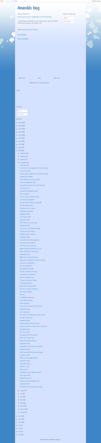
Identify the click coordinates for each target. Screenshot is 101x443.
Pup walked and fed (25, 364)
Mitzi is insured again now (27, 338)
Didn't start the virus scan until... (28, 223)
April (21, 403)
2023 (20, 132)
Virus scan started (25, 332)
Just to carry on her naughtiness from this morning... (34, 168)
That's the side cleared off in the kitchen (31, 306)
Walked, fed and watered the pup (29, 257)
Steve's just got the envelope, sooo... (30, 381)
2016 (20, 416)
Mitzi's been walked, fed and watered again (31, 352)
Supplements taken (25, 214)
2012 (20, 428)
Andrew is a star (24, 367)
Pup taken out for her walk (27, 208)
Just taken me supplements (27, 200)
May (21, 400)
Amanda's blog (28, 8)
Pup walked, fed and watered (28, 243)
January (22, 412)
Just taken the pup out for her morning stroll (32, 185)
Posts (66, 18)
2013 (19, 425)
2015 (20, 419)
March (22, 406)
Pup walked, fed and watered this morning (31, 346)
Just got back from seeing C (27, 231)
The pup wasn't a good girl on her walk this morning (34, 174)
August (22, 390)
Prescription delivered (26, 283)
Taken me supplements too (27, 277)
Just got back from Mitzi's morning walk (30, 202)
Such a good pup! (24, 312)
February (23, 409)
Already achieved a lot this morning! (29, 323)
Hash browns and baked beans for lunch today (32, 315)
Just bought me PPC (25, 217)
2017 (19, 151)
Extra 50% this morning (26, 300)
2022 (20, 135)
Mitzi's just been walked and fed (28, 358)
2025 (20, 126)
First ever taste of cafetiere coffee (29, 197)
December (23, 153)
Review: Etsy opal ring (25, 378)
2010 (20, 435)
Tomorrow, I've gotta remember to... (29, 289)
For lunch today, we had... (26, 205)
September (23, 163)
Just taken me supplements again (29, 191)
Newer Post (22, 78)
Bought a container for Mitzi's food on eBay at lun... (34, 326)
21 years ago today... (25, 171)
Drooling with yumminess (26, 177)
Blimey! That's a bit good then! (28, 286)
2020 (20, 141)
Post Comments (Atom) (43, 83)
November (23, 156)
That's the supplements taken (28, 182)
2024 (20, 129)
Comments (68, 21)
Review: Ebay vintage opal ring (28, 341)
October (22, 159)
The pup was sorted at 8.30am (28, 280)
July (21, 394)
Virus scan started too (26, 266)
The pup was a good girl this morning (30, 228)
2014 (20, 422)
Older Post (56, 78)
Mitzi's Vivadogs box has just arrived (29, 179)
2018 (20, 147)
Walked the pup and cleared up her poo (30, 249)
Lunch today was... (25, 165)
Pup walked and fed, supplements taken (30, 372)
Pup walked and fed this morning (28, 335)
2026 (20, 123)
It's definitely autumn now (27, 297)
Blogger (58, 439)
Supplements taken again (26, 211)
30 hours (22, 295)
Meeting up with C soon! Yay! (27, 234)
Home (39, 78)
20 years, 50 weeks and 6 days (28, 272)
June (21, 397)
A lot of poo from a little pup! (28, 246)
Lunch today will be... (25, 375)
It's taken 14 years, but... (26, 318)
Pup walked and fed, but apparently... (30, 240)
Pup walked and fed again (26, 269)
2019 (20, 144)
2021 (20, 138)
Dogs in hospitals (24, 194)
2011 (19, 432)
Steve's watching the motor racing (29, 251)
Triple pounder (24, 369)
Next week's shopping (26, 292)
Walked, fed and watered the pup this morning (32, 260)
